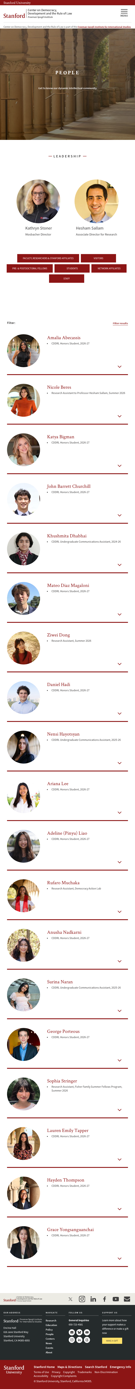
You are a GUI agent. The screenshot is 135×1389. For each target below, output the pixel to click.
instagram (82, 1299)
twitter (71, 1299)
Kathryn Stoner (38, 201)
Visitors (98, 258)
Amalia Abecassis (64, 337)
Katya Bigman (60, 436)
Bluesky (79, 1332)
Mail (72, 1332)
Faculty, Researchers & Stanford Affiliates (48, 258)
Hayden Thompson (65, 1180)
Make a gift (112, 1340)
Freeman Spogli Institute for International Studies (104, 26)
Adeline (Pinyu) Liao (67, 833)
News (49, 1343)
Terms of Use (41, 1372)
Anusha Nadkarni (64, 932)
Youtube (87, 1332)
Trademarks (85, 1372)
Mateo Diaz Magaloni (68, 585)
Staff (66, 278)
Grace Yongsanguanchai (70, 1229)
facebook (104, 1299)
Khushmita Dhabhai (66, 535)
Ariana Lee (57, 783)
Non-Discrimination (106, 1372)
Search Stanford (96, 1367)
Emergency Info (120, 1367)
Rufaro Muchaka (63, 882)
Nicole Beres (59, 387)
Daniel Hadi (58, 684)
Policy (49, 1329)
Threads (87, 1340)
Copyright (69, 1372)
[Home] (60, 14)
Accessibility (41, 1376)
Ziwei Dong (58, 635)
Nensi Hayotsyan (63, 734)
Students (72, 268)
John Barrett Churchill (69, 486)
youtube (115, 1299)
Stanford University (17, 2)
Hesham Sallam (96, 201)
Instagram (72, 1340)
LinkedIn (79, 1340)
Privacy (56, 1372)
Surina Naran (60, 981)
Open (119, 366)
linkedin (93, 1299)
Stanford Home (44, 1367)
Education (51, 1325)
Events (49, 1347)
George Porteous (63, 1031)
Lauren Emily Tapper (67, 1130)
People (50, 1334)
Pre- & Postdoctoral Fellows (29, 268)
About (49, 1352)
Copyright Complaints (64, 1376)
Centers (50, 1338)
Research (51, 1320)
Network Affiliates (109, 268)
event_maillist (127, 1299)
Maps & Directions (69, 1367)
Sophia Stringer (62, 1081)
